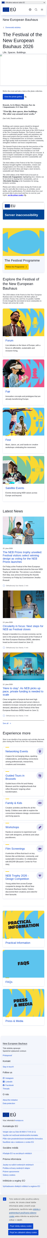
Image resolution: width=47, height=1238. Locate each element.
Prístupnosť (7, 1055)
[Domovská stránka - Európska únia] (15, 9)
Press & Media (14, 1021)
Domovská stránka (13, 27)
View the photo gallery (13, 97)
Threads (6, 1089)
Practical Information (17, 942)
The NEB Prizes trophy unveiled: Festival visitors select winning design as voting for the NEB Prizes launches (22, 557)
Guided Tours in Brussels (14, 777)
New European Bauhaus (15, 1043)
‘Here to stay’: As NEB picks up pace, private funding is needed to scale (23, 691)
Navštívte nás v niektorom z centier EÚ (18, 1142)
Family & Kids (13, 803)
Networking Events (16, 751)
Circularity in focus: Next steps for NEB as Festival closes (23, 628)
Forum (9, 340)
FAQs (8, 981)
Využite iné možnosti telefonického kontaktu (20, 1135)
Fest (8, 439)
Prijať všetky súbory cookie (21, 1226)
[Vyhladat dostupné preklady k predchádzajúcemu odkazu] (25, 97)
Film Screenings (15, 848)
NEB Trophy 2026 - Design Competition (17, 877)
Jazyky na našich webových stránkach (18, 1165)
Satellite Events (14, 488)
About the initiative (10, 1100)
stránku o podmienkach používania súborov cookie (24, 1212)
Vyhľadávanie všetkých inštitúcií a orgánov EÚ (21, 1186)
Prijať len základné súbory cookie (23, 1232)
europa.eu (19, 1120)
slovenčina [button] (30, 9)
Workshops (12, 827)
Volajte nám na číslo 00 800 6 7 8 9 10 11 (19, 1132)
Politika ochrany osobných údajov (16, 1168)
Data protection (9, 1103)
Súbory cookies (9, 1175)
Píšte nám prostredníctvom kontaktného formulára (23, 1139)
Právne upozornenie (11, 1172)
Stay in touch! (8, 1067)
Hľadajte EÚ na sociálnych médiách (17, 1153)
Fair (7, 391)
